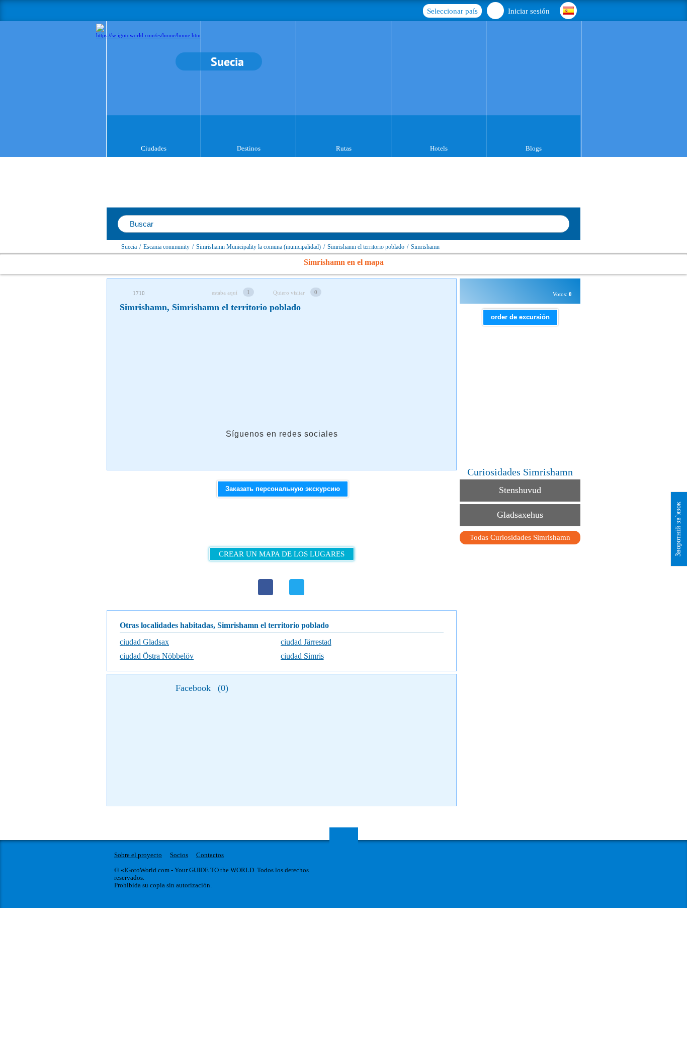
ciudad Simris (302, 656)
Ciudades (153, 148)
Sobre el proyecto (138, 855)
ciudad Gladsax (144, 642)
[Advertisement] (303, 349)
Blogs (534, 148)
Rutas (344, 148)
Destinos (249, 148)
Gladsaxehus (520, 515)
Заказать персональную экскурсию (282, 489)
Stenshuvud (520, 490)
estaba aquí (224, 293)
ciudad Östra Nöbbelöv (157, 656)
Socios (179, 855)
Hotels (439, 148)
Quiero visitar (289, 293)
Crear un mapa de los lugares (282, 554)
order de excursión (520, 317)
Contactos (210, 855)
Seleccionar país (452, 11)
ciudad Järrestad (306, 642)
